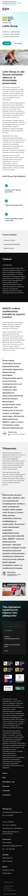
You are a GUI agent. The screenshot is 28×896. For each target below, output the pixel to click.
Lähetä (6, 651)
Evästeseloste (7, 888)
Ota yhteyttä (6, 795)
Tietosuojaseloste (9, 886)
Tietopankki (6, 790)
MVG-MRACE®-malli (8, 782)
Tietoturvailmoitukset (10, 890)
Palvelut (4, 773)
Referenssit (6, 786)
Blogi (4, 777)
